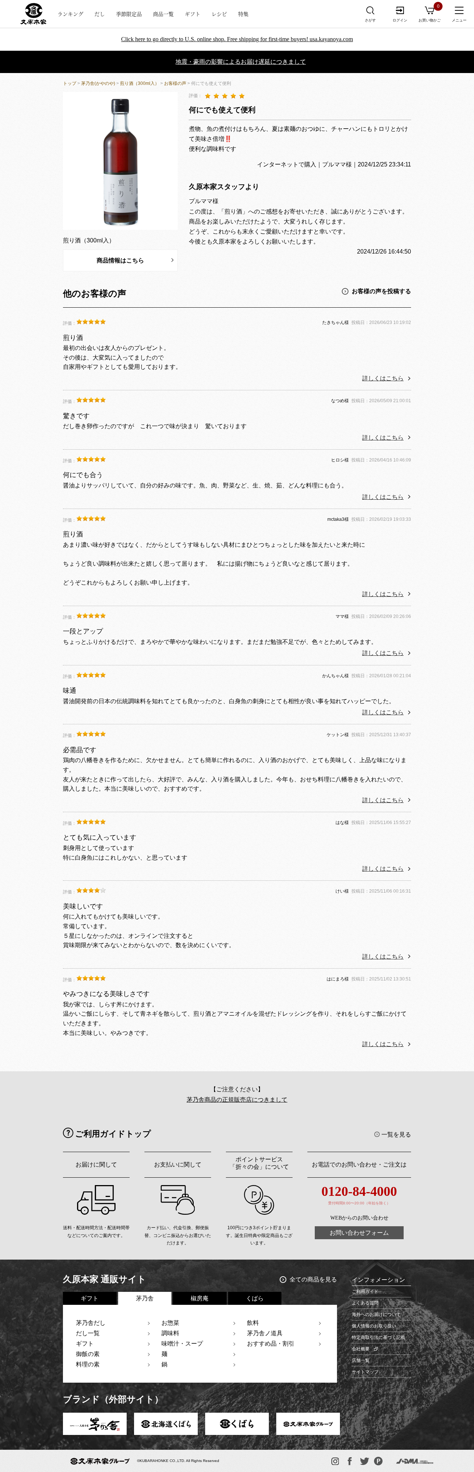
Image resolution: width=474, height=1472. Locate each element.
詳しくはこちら (383, 378)
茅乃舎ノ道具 (265, 1333)
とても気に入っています (99, 837)
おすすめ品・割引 (270, 1343)
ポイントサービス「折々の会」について (259, 1163)
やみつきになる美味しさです (106, 994)
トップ (69, 83)
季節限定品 (129, 13)
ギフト (192, 13)
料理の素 (88, 1364)
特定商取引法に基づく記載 (378, 1337)
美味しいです (83, 906)
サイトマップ (365, 1372)
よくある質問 (365, 1303)
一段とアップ (83, 631)
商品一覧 (163, 13)
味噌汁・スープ (182, 1343)
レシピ (219, 13)
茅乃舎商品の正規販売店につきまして (237, 1099)
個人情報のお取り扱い (374, 1326)
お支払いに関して (177, 1164)
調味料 (170, 1333)
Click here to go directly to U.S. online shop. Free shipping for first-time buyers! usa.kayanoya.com (237, 39)
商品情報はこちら (120, 260)
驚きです (76, 416)
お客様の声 (175, 83)
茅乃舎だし (91, 1323)
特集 (243, 13)
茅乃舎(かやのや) (98, 83)
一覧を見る (396, 1134)
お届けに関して (96, 1164)
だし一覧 (88, 1333)
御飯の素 (88, 1354)
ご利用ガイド (365, 1291)
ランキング (70, 13)
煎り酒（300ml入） (139, 83)
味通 (69, 690)
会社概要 (361, 1349)
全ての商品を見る (313, 1279)
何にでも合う (83, 475)
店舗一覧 (361, 1360)
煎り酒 (73, 337)
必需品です (79, 750)
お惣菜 (170, 1323)
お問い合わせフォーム (359, 1233)
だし (99, 13)
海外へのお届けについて (376, 1314)
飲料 (253, 1323)
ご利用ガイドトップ (113, 1133)
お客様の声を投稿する (381, 291)
